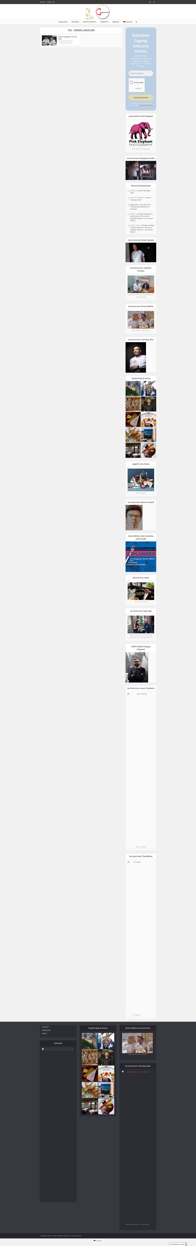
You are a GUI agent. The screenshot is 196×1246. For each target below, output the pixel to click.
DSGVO (44, 1033)
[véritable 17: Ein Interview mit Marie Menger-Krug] (148, 388)
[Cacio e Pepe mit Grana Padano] (133, 419)
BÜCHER (75, 22)
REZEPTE (104, 22)
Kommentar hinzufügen (65, 41)
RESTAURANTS (89, 22)
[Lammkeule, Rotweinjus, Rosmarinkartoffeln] (148, 450)
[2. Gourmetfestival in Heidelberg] (148, 419)
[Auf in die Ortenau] (148, 434)
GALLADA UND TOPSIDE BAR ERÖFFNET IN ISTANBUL (140, 207)
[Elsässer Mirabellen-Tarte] (133, 403)
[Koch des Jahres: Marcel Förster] (148, 403)
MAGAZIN (63, 22)
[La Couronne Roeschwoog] (133, 434)
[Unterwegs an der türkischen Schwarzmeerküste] (133, 388)
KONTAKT (43, 2)
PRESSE (115, 22)
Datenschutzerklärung (146, 105)
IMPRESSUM (46, 1030)
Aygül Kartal (134, 205)
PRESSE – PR (51, 2)
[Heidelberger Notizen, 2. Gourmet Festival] (133, 450)
